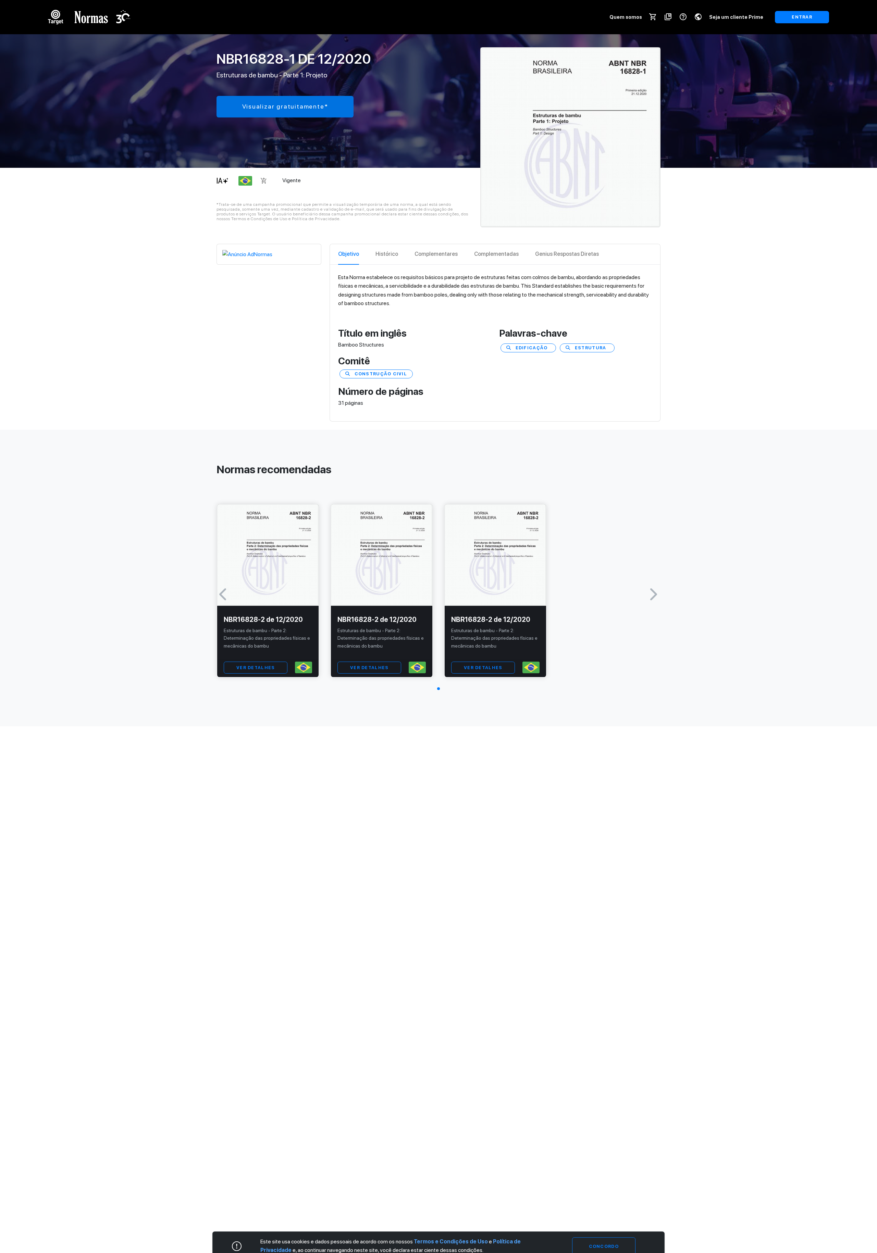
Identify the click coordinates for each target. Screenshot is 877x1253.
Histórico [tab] (386, 254)
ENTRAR (802, 17)
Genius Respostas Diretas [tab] (567, 254)
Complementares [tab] (436, 254)
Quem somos (625, 17)
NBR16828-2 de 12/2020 (263, 619)
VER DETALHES (255, 667)
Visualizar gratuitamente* (285, 106)
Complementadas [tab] (496, 254)
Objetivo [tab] (348, 254)
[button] (438, 688)
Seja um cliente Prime (736, 17)
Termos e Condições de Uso (451, 1241)
